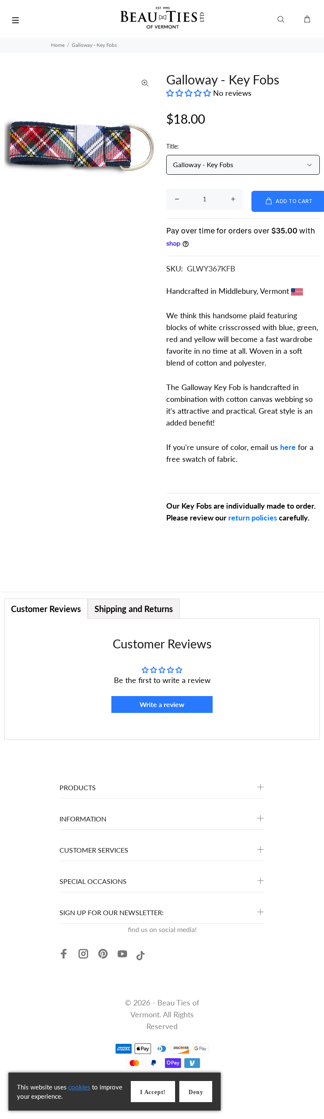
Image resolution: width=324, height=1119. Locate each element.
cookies (79, 1087)
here (288, 447)
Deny (196, 1092)
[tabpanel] (162, 679)
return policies (252, 517)
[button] (189, 93)
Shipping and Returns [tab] (133, 609)
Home (58, 45)
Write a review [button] (162, 704)
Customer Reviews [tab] (46, 609)
